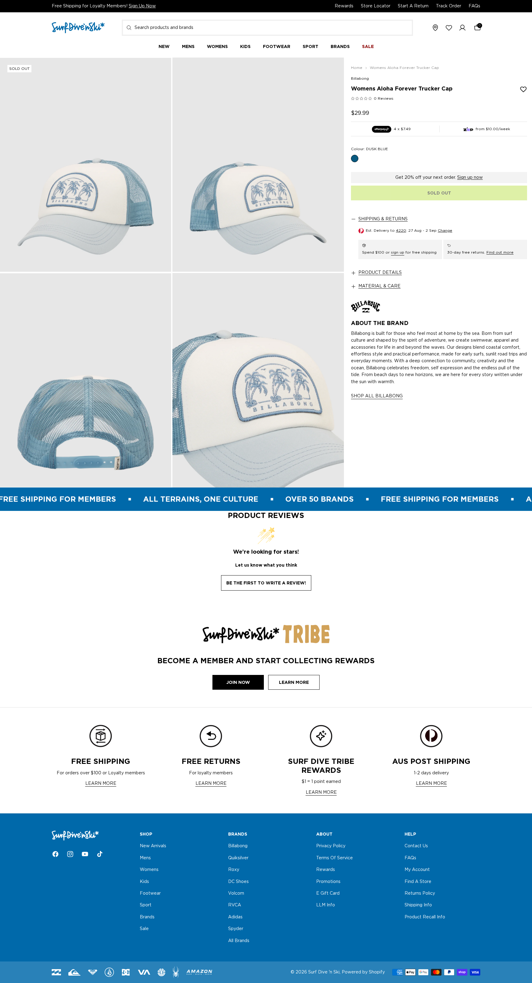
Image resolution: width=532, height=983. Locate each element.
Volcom (236, 893)
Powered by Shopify (363, 972)
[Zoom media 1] (85, 165)
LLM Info (325, 905)
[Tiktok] (99, 854)
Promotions (328, 882)
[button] (462, 28)
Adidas (235, 917)
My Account (417, 870)
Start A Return (413, 6)
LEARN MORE (100, 783)
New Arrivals (153, 846)
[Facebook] (55, 854)
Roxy (233, 870)
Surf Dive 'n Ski (324, 972)
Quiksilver (238, 858)
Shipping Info (418, 905)
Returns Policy (420, 893)
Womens (149, 870)
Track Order (448, 6)
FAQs (474, 6)
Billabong (360, 78)
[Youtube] (85, 854)
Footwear (150, 893)
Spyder (235, 929)
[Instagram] (70, 854)
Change (445, 230)
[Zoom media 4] (258, 380)
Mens (145, 858)
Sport (145, 905)
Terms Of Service (334, 858)
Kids (144, 882)
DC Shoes (238, 882)
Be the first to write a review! (266, 582)
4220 (401, 230)
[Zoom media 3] (85, 380)
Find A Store (418, 882)
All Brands (238, 941)
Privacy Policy (330, 846)
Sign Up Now (142, 6)
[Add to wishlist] (523, 89)
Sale (144, 929)
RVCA (234, 905)
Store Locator (375, 6)
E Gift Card (328, 893)
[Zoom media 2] (258, 165)
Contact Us (416, 846)
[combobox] (267, 27)
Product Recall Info (425, 917)
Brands (147, 917)
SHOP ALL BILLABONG (377, 396)
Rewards (344, 6)
